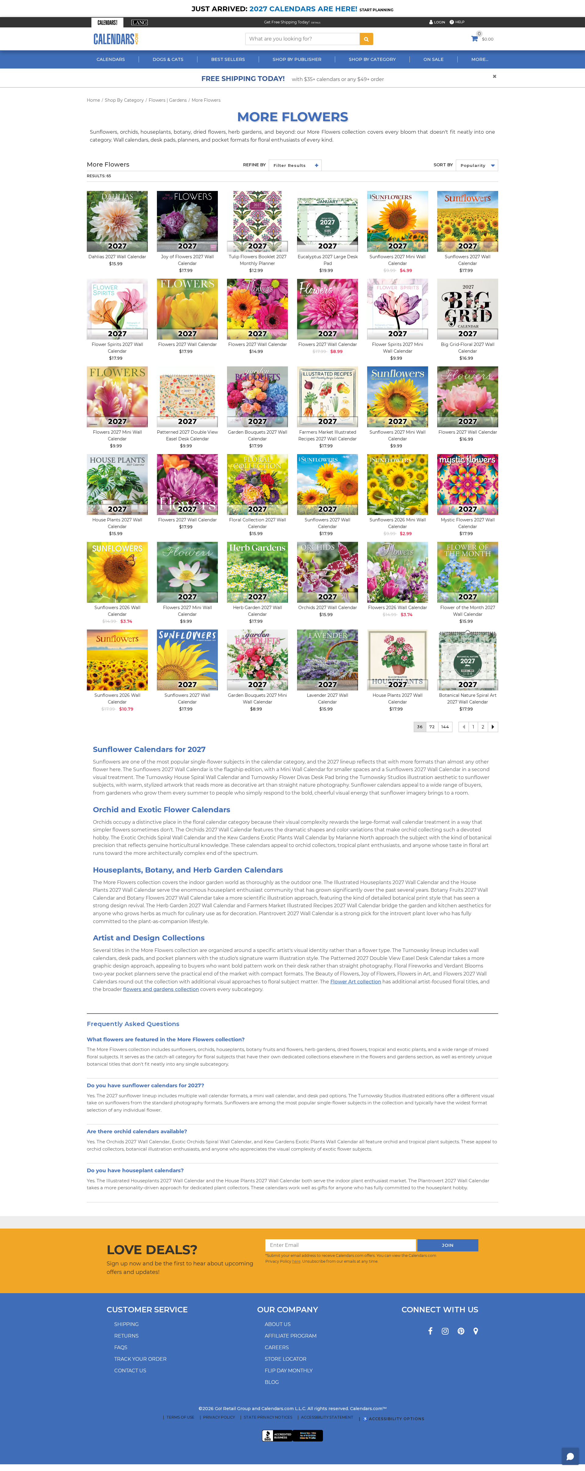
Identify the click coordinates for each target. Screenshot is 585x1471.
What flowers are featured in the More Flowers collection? (166, 1039)
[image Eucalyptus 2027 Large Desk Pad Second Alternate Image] (327, 221)
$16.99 (466, 358)
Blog (272, 1382)
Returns (126, 1336)
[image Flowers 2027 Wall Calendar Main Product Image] (187, 309)
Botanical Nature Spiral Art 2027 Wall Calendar (468, 699)
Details (316, 22)
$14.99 (256, 351)
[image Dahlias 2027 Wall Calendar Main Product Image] (117, 221)
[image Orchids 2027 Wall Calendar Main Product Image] (327, 572)
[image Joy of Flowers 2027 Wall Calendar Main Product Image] (187, 221)
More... (479, 59)
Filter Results (290, 165)
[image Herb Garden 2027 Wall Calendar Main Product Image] (257, 572)
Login (439, 22)
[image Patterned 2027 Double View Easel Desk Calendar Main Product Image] (187, 396)
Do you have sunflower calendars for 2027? (145, 1085)
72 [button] (432, 726)
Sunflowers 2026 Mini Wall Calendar (398, 523)
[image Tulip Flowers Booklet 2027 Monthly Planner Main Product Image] (257, 221)
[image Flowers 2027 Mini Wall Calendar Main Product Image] (117, 396)
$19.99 (326, 270)
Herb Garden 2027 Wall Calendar (257, 611)
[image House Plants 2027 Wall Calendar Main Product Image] (117, 484)
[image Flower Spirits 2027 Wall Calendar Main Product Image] (117, 309)
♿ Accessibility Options (393, 1418)
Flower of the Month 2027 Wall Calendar (467, 611)
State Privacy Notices (268, 1417)
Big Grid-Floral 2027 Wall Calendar (468, 348)
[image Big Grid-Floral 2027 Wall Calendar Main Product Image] (467, 309)
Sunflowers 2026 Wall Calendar (117, 611)
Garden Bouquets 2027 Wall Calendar (257, 435)
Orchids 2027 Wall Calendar (327, 607)
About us (278, 1324)
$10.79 (126, 709)
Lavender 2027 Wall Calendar (327, 699)
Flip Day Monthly (289, 1371)
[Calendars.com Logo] (115, 38)
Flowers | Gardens (168, 100)
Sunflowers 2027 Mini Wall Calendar (398, 260)
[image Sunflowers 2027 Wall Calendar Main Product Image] (467, 221)
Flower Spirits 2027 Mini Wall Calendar (397, 348)
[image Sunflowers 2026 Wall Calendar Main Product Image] (117, 660)
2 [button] (483, 727)
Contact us (130, 1371)
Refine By (254, 165)
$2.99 (406, 533)
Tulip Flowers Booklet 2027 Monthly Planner (257, 260)
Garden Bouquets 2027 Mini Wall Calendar (257, 699)
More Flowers (206, 100)
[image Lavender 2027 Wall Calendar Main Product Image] (327, 660)
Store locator (286, 1359)
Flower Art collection (355, 982)
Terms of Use (180, 1417)
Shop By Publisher (297, 59)
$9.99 (396, 358)
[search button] (366, 39)
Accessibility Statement (327, 1417)
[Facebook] (430, 1331)
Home (93, 100)
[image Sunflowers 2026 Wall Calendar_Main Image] (117, 572)
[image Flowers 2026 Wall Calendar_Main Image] (397, 572)
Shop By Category (372, 59)
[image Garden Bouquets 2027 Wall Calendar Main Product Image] (257, 396)
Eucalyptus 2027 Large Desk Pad (328, 260)
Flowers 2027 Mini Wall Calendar (117, 435)
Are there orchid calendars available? (137, 1131)
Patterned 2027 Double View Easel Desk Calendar (187, 435)
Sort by (443, 165)
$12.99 (256, 270)
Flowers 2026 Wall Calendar (397, 607)
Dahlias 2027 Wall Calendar (117, 256)
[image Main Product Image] (397, 484)
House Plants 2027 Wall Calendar (117, 523)
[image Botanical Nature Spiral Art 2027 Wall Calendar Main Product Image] (467, 660)
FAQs (120, 1347)
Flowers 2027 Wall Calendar (187, 344)
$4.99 (406, 270)
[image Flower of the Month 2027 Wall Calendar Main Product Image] (467, 572)
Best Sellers (228, 59)
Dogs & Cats (168, 59)
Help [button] (460, 22)
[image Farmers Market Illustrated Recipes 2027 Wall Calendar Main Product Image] (327, 396)
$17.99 (186, 270)
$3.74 (126, 621)
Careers (277, 1347)
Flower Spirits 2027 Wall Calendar (117, 348)
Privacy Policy (219, 1417)
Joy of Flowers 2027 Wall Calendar (187, 260)
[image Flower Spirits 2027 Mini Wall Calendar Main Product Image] (397, 309)
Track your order (140, 1359)
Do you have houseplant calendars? (135, 1170)
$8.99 (336, 351)
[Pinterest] (461, 1331)
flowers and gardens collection (161, 989)
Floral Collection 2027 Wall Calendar (257, 523)
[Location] (475, 1331)
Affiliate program (291, 1336)
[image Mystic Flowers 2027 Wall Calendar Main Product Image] (467, 484)
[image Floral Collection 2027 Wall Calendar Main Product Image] (257, 484)
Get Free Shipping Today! (287, 22)
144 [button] (445, 726)
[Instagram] (445, 1331)
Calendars (111, 59)
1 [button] (473, 727)
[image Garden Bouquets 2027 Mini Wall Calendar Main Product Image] (257, 660)
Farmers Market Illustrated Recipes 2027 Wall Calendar (327, 435)
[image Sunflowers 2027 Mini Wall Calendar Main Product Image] (397, 221)
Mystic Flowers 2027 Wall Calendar (468, 523)
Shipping (126, 1324)
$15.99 (115, 263)
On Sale (434, 59)
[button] (107, 22)
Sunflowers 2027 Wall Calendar (468, 260)
